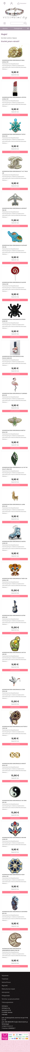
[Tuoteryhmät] (4, 23)
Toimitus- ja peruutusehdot (10, 999)
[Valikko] (28, 28)
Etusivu (5, 28)
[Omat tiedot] (11, 3)
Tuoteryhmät (18, 28)
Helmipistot (5, 992)
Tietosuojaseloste (7, 1002)
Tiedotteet (5, 979)
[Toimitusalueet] (4, 3)
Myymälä (4, 985)
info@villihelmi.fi (7, 1026)
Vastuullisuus (6, 982)
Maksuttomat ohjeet (8, 989)
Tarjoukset (5, 975)
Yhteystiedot (6, 995)
